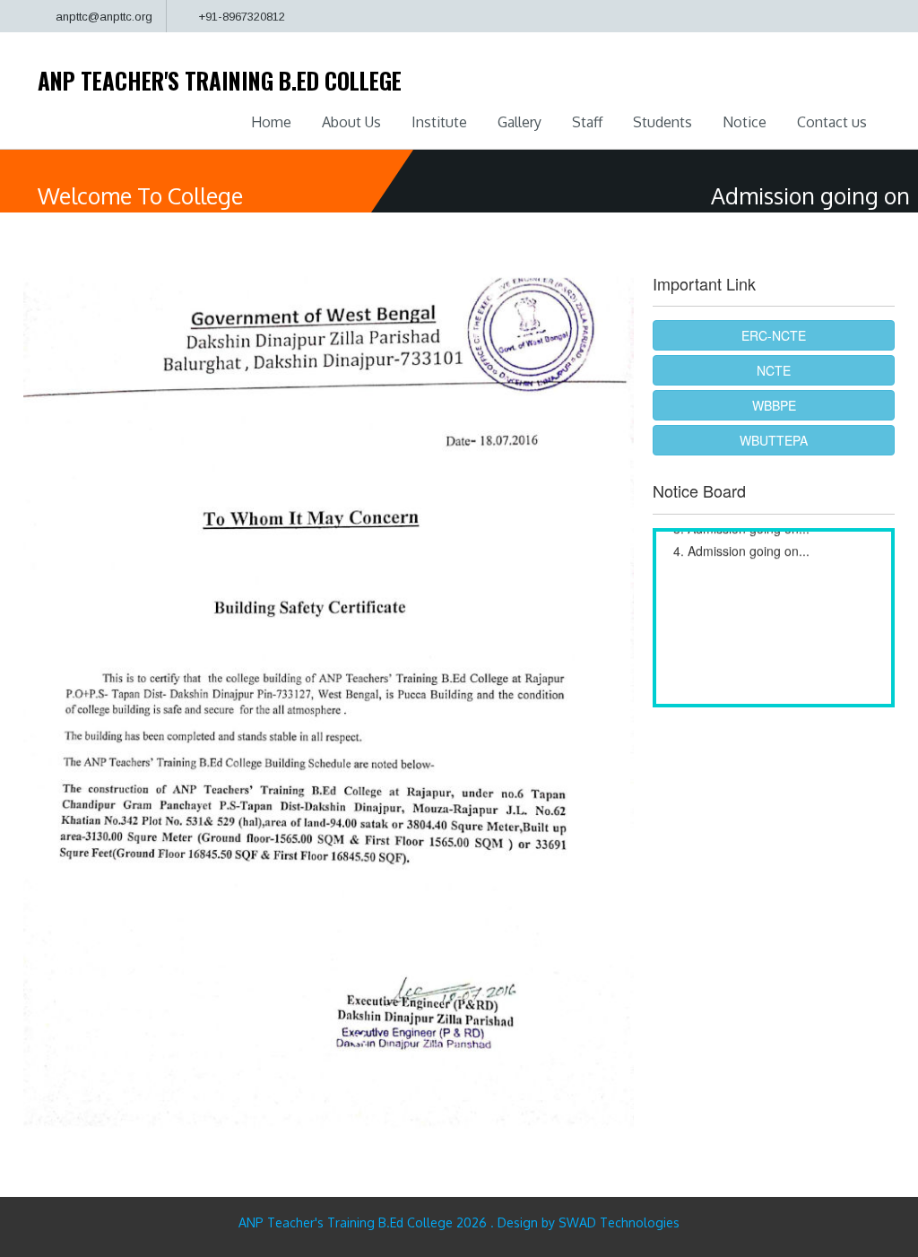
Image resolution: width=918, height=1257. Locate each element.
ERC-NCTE (773, 335)
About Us (351, 122)
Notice (744, 122)
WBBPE (774, 405)
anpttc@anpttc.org (104, 16)
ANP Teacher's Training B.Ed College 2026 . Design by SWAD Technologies (459, 1222)
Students (662, 122)
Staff (587, 122)
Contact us (832, 122)
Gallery (519, 122)
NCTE (774, 370)
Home (271, 122)
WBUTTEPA (774, 440)
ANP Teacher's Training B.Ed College (220, 80)
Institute (439, 122)
